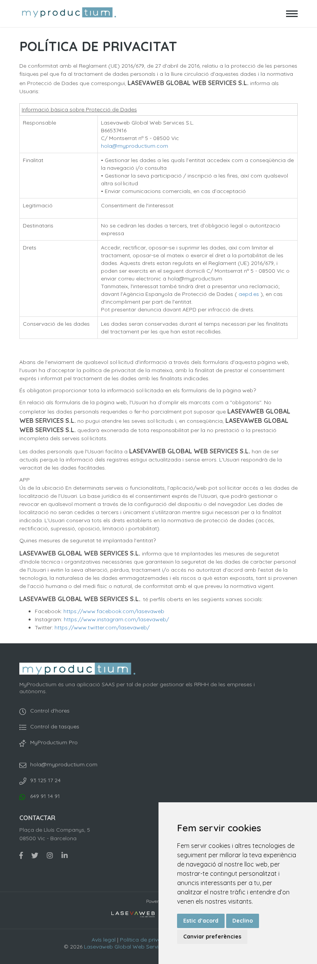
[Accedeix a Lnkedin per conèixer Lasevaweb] (64, 855)
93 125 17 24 (45, 780)
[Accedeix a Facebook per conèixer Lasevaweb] (21, 855)
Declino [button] (242, 920)
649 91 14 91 (45, 796)
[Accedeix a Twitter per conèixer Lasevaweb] (34, 855)
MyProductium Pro (54, 742)
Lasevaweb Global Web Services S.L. (130, 946)
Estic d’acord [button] (200, 920)
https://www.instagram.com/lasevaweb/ (116, 619)
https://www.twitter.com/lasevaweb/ (102, 627)
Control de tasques (54, 726)
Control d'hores (50, 710)
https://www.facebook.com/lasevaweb (113, 611)
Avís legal (104, 939)
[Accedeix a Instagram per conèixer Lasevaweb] (50, 855)
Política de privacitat (146, 939)
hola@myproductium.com (134, 145)
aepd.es (250, 294)
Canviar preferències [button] (212, 936)
